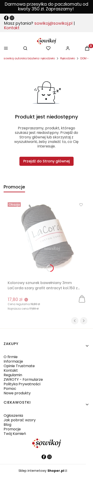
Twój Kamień (15, 433)
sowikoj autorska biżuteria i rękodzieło (29, 58)
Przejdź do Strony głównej (46, 161)
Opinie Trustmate (19, 366)
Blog (7, 424)
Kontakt (11, 28)
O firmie (11, 356)
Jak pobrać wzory (20, 420)
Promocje (12, 429)
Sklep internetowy (41, 470)
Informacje (13, 361)
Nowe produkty (17, 393)
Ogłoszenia (13, 415)
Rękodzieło (67, 58)
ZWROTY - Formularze (23, 379)
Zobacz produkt (82, 298)
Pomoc (10, 388)
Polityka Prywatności (22, 384)
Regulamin (13, 375)
